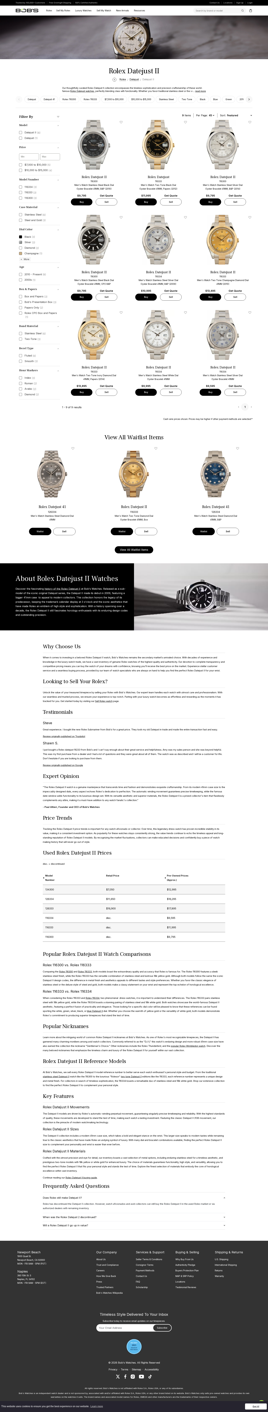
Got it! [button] (256, 1406)
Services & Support (150, 1252)
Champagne (33, 253)
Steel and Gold (35, 220)
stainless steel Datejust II (56, 1076)
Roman (31, 383)
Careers (100, 1270)
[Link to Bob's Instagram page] (132, 1376)
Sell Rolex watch (104, 701)
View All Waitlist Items (134, 549)
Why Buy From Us (184, 1259)
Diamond (32, 248)
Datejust (32, 99)
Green (229, 99)
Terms (124, 1369)
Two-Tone (33, 339)
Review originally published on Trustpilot (64, 736)
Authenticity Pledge (185, 1265)
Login (249, 3)
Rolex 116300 (69, 99)
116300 (31, 198)
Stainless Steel (166, 99)
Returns (219, 1270)
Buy (82, 202)
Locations (227, 3)
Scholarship (142, 1287)
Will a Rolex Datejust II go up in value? (65, 1225)
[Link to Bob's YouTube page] (141, 1376)
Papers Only (34, 307)
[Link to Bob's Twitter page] (117, 1376)
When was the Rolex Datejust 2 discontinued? (69, 1217)
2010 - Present (35, 274)
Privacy (113, 1369)
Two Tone (187, 99)
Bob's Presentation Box (40, 302)
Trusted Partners (104, 1287)
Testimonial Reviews (185, 1287)
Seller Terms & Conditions (149, 1259)
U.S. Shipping (221, 1259)
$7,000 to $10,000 (114, 99)
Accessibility (152, 1369)
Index (30, 378)
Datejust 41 (49, 99)
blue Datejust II (95, 1011)
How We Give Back (106, 1276)
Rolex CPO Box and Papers (41, 315)
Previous (19, 99)
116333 (30, 192)
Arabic (30, 389)
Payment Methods (145, 1270)
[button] (198, 91)
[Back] (114, 79)
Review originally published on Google (63, 765)
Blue (215, 99)
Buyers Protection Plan (187, 1270)
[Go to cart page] (250, 10)
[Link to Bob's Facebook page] (125, 1376)
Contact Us (215, 3)
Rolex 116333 (90, 99)
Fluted (30, 355)
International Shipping (226, 1265)
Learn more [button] (96, 1406)
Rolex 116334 (92, 998)
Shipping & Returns (229, 1252)
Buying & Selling (187, 1252)
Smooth (31, 361)
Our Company (106, 1252)
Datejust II (32, 132)
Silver (30, 242)
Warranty (219, 1276)
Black (202, 99)
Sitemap (136, 1369)
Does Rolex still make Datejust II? (62, 1197)
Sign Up (239, 3)
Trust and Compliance (107, 1265)
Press (99, 1281)
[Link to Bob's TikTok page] (150, 1376)
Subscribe (162, 1327)
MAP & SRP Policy (184, 1276)
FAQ (138, 1281)
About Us (101, 1259)
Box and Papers (36, 296)
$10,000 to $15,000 (141, 99)
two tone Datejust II (131, 1076)
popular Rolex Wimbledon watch (188, 1045)
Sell (107, 202)
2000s (30, 280)
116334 (31, 187)
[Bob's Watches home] (27, 10)
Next (249, 99)
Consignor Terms (144, 1265)
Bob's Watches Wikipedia (109, 1293)
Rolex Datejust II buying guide (81, 1177)
